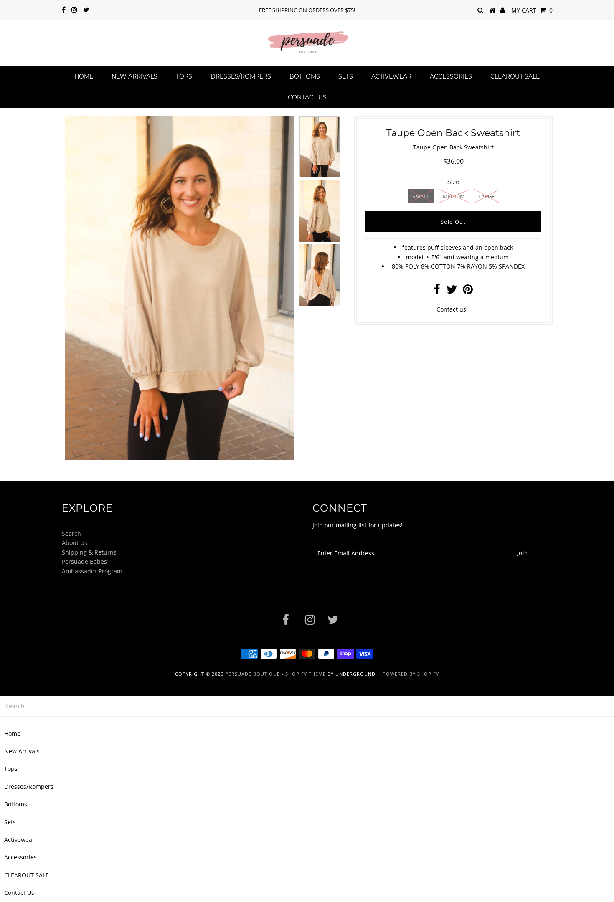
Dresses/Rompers (241, 76)
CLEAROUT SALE (515, 76)
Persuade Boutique (252, 674)
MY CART (532, 10)
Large (486, 196)
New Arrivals (134, 76)
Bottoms (304, 76)
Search (71, 533)
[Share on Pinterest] (468, 291)
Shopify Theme (305, 674)
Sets (345, 76)
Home (83, 76)
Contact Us (307, 97)
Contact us (451, 309)
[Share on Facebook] (437, 291)
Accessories (451, 76)
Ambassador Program (92, 571)
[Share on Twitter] (451, 291)
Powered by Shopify (411, 674)
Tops (184, 76)
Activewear (391, 76)
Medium (454, 196)
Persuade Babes (84, 561)
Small (420, 196)
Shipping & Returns (89, 552)
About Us (74, 543)
